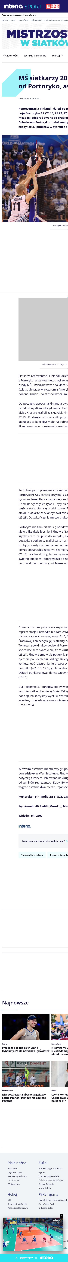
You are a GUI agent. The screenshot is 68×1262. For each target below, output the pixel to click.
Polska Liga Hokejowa (18, 1207)
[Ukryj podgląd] (61, 1216)
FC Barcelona (13, 1184)
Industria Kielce (46, 1207)
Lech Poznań (13, 1180)
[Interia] (13, 6)
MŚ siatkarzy (37, 20)
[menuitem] (10, 55)
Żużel (43, 1162)
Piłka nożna (17, 1162)
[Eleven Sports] (53, 6)
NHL (10, 1200)
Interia (5, 20)
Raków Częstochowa (17, 1176)
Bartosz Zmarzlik (46, 1184)
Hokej (12, 1194)
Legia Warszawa (15, 1172)
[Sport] (33, 6)
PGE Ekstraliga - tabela (49, 1176)
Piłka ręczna (48, 1194)
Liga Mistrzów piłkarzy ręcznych (53, 1200)
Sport (13, 20)
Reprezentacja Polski (17, 1204)
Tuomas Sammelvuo (32, 854)
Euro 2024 (12, 1168)
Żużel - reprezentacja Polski (51, 1180)
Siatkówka (23, 20)
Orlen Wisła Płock (46, 1204)
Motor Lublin (45, 1188)
